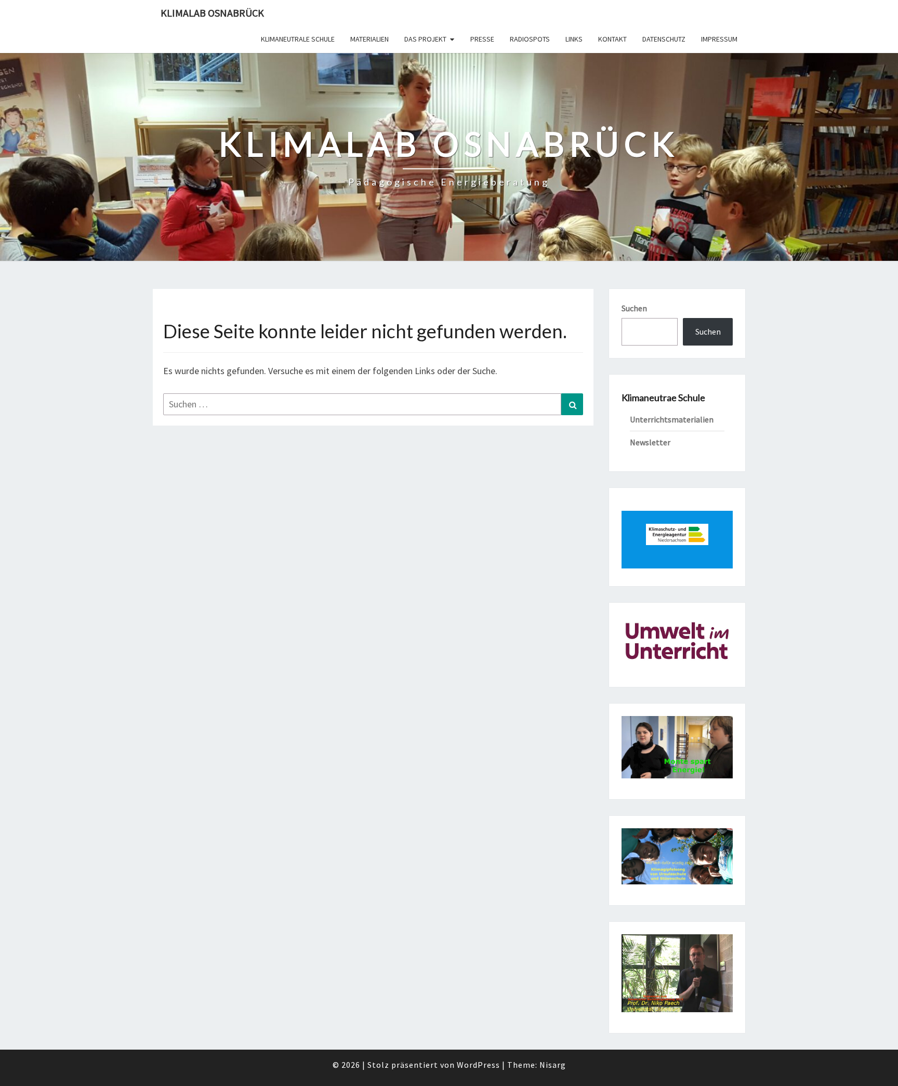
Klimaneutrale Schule (298, 39)
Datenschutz (663, 39)
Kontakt (612, 39)
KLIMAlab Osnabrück (212, 12)
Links (574, 39)
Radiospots (530, 39)
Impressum (719, 39)
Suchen (634, 308)
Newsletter (650, 442)
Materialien (369, 39)
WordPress (478, 1064)
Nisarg (552, 1064)
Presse (482, 39)
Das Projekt (425, 39)
